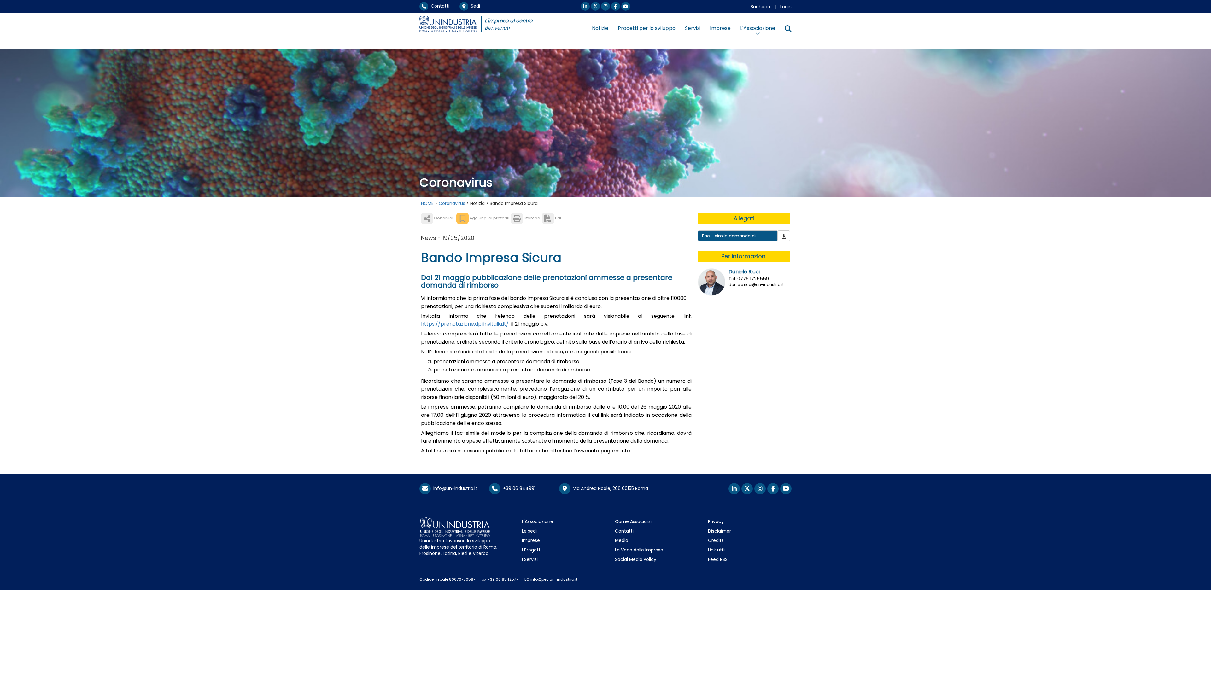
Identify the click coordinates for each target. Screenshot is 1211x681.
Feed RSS (718, 559)
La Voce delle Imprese (639, 550)
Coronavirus (452, 203)
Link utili (716, 550)
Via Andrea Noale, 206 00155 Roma (609, 488)
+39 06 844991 (517, 488)
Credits (716, 540)
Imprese (720, 28)
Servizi (692, 28)
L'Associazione (537, 521)
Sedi (474, 6)
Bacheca (760, 6)
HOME (427, 203)
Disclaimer (719, 531)
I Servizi (530, 559)
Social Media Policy (635, 559)
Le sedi (529, 531)
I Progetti (531, 550)
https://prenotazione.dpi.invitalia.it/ (465, 324)
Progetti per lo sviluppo (647, 28)
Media (621, 540)
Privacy (716, 521)
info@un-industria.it (454, 488)
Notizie (600, 28)
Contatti (438, 6)
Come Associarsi (633, 521)
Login (786, 6)
